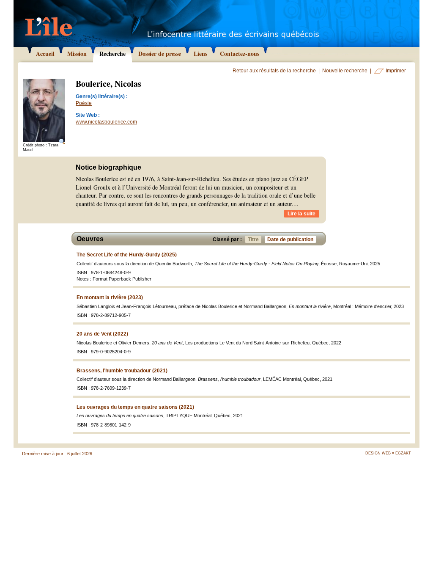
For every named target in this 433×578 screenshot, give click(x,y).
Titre (253, 239)
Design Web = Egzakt (388, 453)
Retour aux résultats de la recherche (274, 71)
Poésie (84, 103)
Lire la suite (301, 214)
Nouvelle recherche (344, 71)
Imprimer (396, 71)
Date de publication (290, 239)
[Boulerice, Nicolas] (44, 111)
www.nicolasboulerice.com (106, 122)
